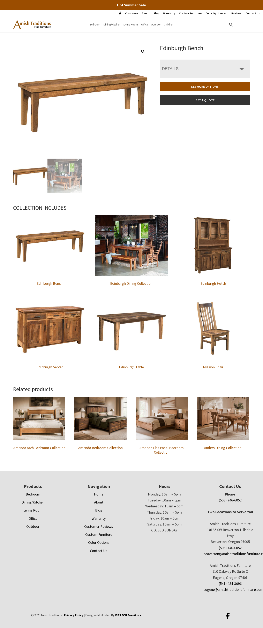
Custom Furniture (190, 13)
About (146, 13)
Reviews (236, 13)
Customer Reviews (98, 526)
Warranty (169, 13)
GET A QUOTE (205, 100)
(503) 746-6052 (230, 500)
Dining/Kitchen (112, 24)
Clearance (131, 13)
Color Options (214, 13)
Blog (156, 13)
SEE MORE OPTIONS (205, 86)
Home (98, 494)
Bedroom (95, 24)
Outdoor (156, 24)
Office (144, 24)
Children (168, 24)
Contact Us (253, 13)
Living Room (130, 24)
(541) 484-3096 (230, 583)
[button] (143, 51)
